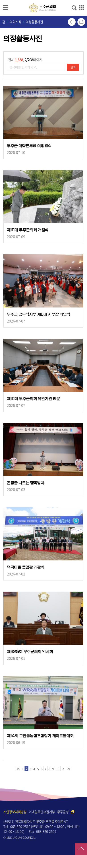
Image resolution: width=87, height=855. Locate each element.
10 (58, 768)
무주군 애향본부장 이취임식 (29, 146)
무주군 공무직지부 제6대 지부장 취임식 (38, 314)
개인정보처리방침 (15, 811)
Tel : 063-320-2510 (16, 826)
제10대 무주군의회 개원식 (27, 230)
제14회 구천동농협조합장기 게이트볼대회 (40, 736)
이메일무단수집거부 (42, 811)
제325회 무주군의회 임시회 (30, 651)
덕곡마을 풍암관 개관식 (25, 567)
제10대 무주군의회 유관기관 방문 (33, 399)
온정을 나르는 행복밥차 (25, 483)
